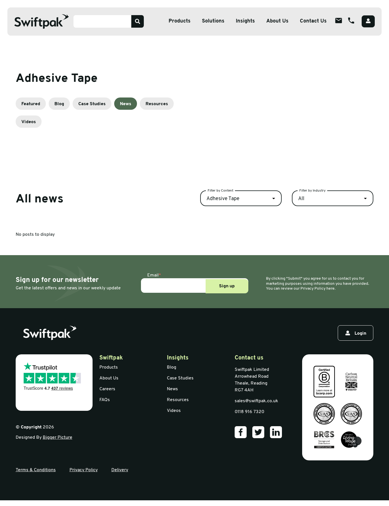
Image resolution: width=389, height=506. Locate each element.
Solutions (213, 21)
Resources (157, 104)
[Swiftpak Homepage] (41, 21)
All (301, 199)
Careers (107, 389)
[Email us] (338, 21)
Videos (28, 122)
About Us (277, 21)
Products (180, 21)
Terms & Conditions (36, 470)
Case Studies (92, 104)
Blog (59, 104)
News (125, 104)
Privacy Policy (83, 470)
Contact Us (313, 21)
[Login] (368, 21)
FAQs (104, 400)
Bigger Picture (57, 437)
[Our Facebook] (241, 432)
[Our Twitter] (258, 432)
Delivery (119, 470)
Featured (30, 104)
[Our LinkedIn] (276, 432)
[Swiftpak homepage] (50, 333)
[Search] (137, 21)
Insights (245, 21)
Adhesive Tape (222, 199)
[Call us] (351, 21)
